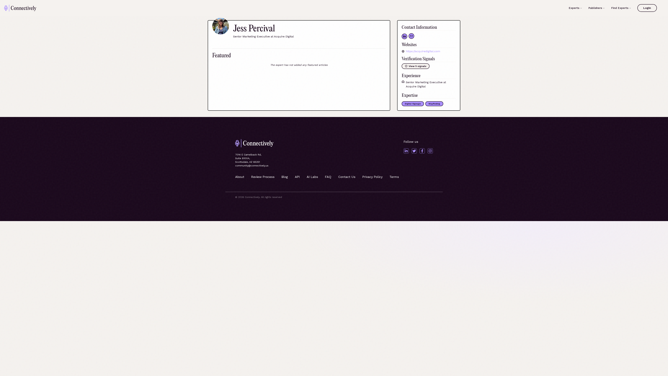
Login (647, 8)
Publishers (595, 8)
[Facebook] (422, 151)
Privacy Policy (372, 177)
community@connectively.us (251, 165)
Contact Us (346, 177)
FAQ (328, 177)
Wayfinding (434, 104)
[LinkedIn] (406, 151)
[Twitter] (414, 151)
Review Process (263, 177)
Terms (394, 177)
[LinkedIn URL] (404, 36)
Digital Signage (413, 104)
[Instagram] (430, 151)
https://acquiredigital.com (423, 51)
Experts (574, 8)
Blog (284, 177)
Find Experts (619, 8)
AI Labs (312, 177)
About (239, 177)
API (297, 177)
